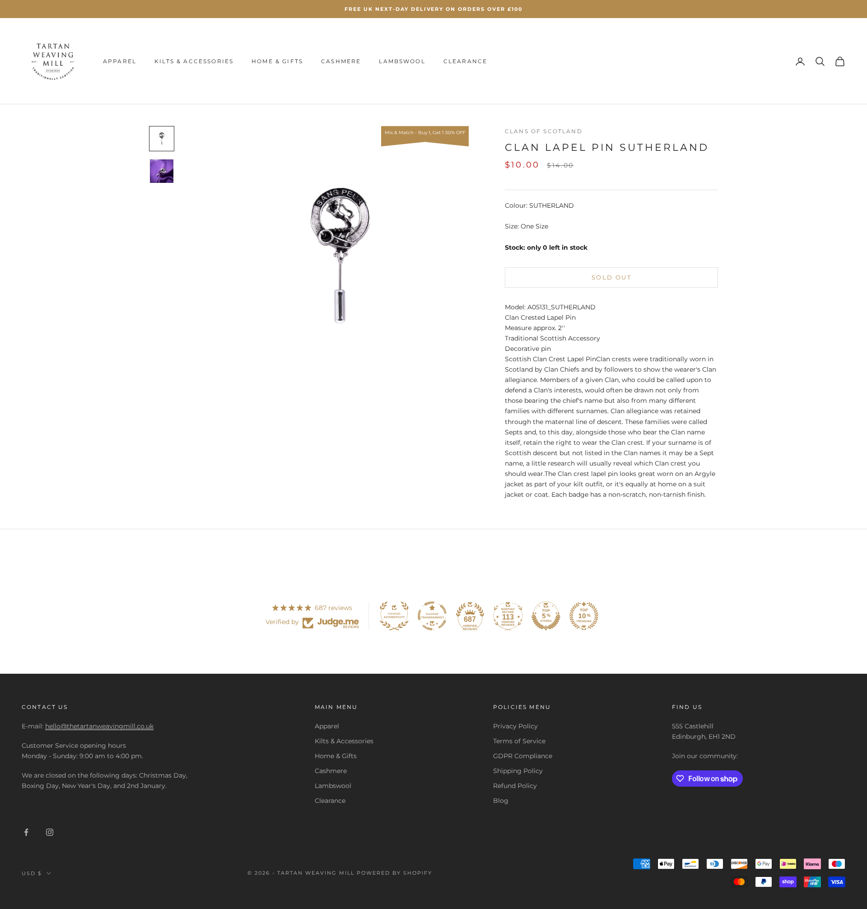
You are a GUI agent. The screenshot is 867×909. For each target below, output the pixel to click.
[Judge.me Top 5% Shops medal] (545, 615)
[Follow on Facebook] (26, 832)
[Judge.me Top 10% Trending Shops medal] (583, 615)
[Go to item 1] (161, 138)
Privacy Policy (515, 726)
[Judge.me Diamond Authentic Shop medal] (394, 615)
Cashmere (341, 61)
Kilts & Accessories (193, 61)
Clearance (465, 61)
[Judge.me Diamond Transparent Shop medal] (432, 615)
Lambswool (402, 61)
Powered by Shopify (394, 873)
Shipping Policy (518, 771)
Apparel (119, 61)
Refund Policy (515, 786)
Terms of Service (519, 741)
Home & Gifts (277, 61)
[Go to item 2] (161, 171)
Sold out (611, 277)
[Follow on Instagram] (49, 832)
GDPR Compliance (522, 756)
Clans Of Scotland (544, 131)
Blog (500, 801)
